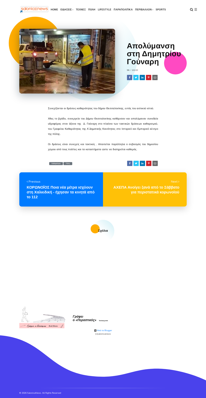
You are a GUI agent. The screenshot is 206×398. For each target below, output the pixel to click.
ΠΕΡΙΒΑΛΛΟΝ (143, 9)
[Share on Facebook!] (129, 77)
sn (128, 70)
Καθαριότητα (56, 163)
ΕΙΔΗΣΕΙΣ (66, 9)
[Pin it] (148, 77)
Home (54, 9)
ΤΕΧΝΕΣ (81, 9)
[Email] (155, 77)
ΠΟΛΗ (91, 9)
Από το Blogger (104, 330)
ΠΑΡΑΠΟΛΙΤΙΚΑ (123, 9)
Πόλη (68, 163)
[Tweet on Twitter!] (136, 77)
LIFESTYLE (104, 9)
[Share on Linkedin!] (142, 77)
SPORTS (161, 9)
